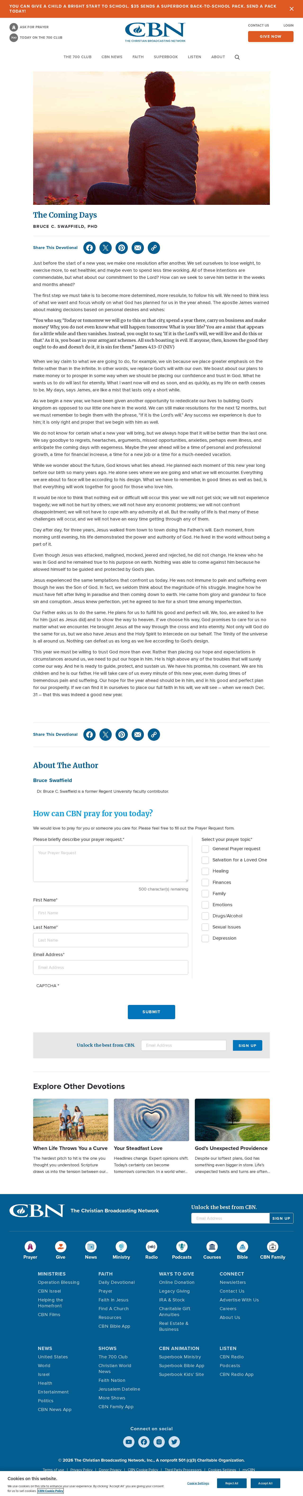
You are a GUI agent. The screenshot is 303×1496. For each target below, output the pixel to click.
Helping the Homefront (50, 1303)
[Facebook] (89, 248)
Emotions (222, 905)
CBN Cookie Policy (143, 1470)
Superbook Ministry (180, 1357)
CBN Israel (49, 1291)
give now (271, 36)
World (44, 1366)
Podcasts (230, 1366)
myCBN (249, 1470)
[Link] (154, 248)
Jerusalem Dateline (119, 1389)
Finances (222, 882)
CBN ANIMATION (179, 1348)
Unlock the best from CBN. (106, 1045)
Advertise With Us (239, 1300)
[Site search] (237, 59)
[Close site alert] (291, 9)
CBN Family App (116, 1407)
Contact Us (258, 25)
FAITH (138, 57)
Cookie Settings (198, 1483)
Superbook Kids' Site (181, 1374)
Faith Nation (111, 1380)
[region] (151, 1483)
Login (289, 25)
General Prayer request (236, 849)
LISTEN (194, 57)
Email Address (48, 954)
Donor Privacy (110, 1470)
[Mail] (138, 248)
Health (45, 1383)
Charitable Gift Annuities (175, 1312)
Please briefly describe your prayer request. (78, 839)
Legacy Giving (174, 1291)
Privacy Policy (82, 1470)
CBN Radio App (237, 1374)
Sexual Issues (227, 927)
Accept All (265, 1483)
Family (219, 893)
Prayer (105, 1291)
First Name (44, 900)
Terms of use (53, 1470)
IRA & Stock (172, 1300)
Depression (224, 938)
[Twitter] (105, 248)
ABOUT (218, 57)
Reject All (231, 1483)
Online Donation (177, 1282)
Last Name (44, 927)
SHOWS (107, 1348)
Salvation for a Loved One (240, 860)
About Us (230, 1317)
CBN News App (54, 1409)
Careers (228, 1309)
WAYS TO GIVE (176, 1273)
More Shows (112, 1398)
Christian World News (115, 1368)
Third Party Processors (183, 1470)
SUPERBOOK (166, 57)
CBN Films (49, 1315)
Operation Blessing (59, 1282)
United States (53, 1357)
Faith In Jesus (113, 1300)
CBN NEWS (112, 57)
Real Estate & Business (174, 1326)
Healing (221, 871)
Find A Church (113, 1309)
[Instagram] (159, 1442)
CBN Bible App (114, 1326)
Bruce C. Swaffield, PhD (65, 226)
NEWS (45, 1348)
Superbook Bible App (182, 1366)
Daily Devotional (116, 1282)
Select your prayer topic (226, 839)
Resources (109, 1317)
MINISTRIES (52, 1273)
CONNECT (232, 1273)
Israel (44, 1374)
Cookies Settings (222, 1470)
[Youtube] (128, 1442)
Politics (46, 1401)
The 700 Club (78, 57)
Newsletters (233, 1282)
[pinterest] (122, 248)
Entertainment (53, 1392)
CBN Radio (232, 1357)
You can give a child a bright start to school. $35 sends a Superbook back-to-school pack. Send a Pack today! (143, 8)
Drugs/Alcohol (227, 916)
